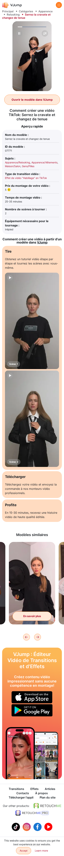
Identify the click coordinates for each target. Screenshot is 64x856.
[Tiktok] (16, 826)
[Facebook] (37, 826)
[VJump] (12, 5)
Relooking (13, 14)
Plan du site (47, 797)
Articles (50, 789)
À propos (41, 793)
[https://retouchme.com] (47, 806)
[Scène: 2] (32, 419)
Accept (23, 850)
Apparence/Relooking (17, 162)
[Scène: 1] (32, 321)
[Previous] (26, 637)
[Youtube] (48, 826)
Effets (34, 789)
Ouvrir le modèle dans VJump (32, 99)
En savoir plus (32, 616)
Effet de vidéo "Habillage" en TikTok (26, 177)
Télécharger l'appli (21, 797)
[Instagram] (27, 826)
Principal (8, 11)
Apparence (45, 11)
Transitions (16, 789)
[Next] (37, 637)
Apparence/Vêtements (44, 162)
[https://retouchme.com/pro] (32, 813)
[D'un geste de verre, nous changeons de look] (20, 753)
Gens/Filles (28, 166)
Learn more (41, 850)
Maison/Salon (12, 166)
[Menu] (59, 5)
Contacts (22, 793)
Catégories (26, 11)
